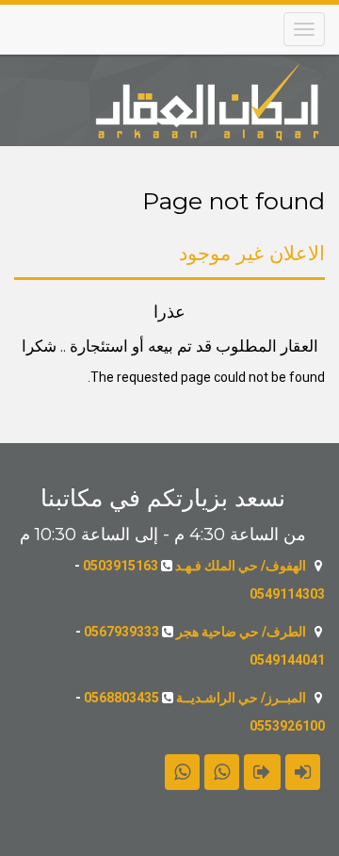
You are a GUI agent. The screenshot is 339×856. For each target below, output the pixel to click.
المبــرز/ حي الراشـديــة (241, 697)
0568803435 (121, 697)
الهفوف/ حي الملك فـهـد (240, 565)
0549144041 (287, 659)
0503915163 (120, 565)
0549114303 (287, 593)
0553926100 (287, 725)
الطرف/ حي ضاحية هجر (241, 631)
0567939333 (121, 631)
